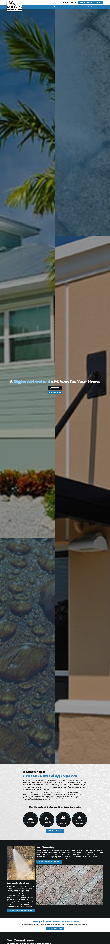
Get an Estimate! (55, 392)
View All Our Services (55, 831)
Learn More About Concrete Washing (20, 910)
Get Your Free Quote (55, 928)
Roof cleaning (40, 850)
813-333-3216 (70, 2)
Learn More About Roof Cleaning (49, 862)
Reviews (100, 6)
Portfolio (81, 6)
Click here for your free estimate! (91, 2)
